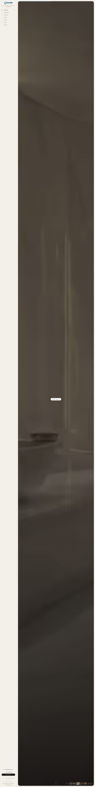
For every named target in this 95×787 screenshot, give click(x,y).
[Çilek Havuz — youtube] (6, 781)
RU (12, 778)
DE (9, 778)
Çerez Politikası (11, 784)
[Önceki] (88, 783)
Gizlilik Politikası (6, 784)
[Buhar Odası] (81, 783)
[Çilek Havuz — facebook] (11, 781)
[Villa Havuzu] (70, 783)
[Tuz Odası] (85, 783)
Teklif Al (9, 774)
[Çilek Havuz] (8, 2)
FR (10, 778)
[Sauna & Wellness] (74, 783)
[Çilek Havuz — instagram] (8, 781)
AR (13, 778)
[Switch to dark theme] (3, 778)
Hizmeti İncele (55, 399)
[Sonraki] (91, 783)
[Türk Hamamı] (78, 783)
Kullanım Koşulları (8, 785)
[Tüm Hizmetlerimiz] (14, 15)
